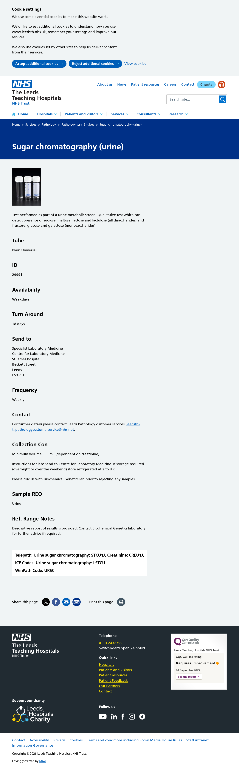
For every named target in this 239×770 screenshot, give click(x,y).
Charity (206, 84)
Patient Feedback (113, 680)
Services (117, 114)
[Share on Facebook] (56, 602)
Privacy (59, 740)
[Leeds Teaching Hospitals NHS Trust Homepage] (37, 92)
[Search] (222, 99)
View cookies (135, 63)
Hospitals (44, 114)
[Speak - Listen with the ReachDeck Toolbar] (222, 84)
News (121, 84)
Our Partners (109, 686)
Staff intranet (197, 740)
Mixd (42, 761)
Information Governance (32, 745)
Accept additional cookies (36, 63)
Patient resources (145, 84)
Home (23, 114)
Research (176, 114)
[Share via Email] (66, 602)
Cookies (76, 740)
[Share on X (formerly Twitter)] (46, 602)
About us (104, 84)
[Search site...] (192, 99)
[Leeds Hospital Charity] (38, 714)
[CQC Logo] (186, 644)
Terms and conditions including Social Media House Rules (134, 740)
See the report (187, 676)
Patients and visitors (81, 114)
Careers (170, 84)
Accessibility (39, 740)
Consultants (146, 114)
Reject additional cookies (93, 63)
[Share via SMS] (76, 602)
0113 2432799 (110, 643)
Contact (187, 84)
